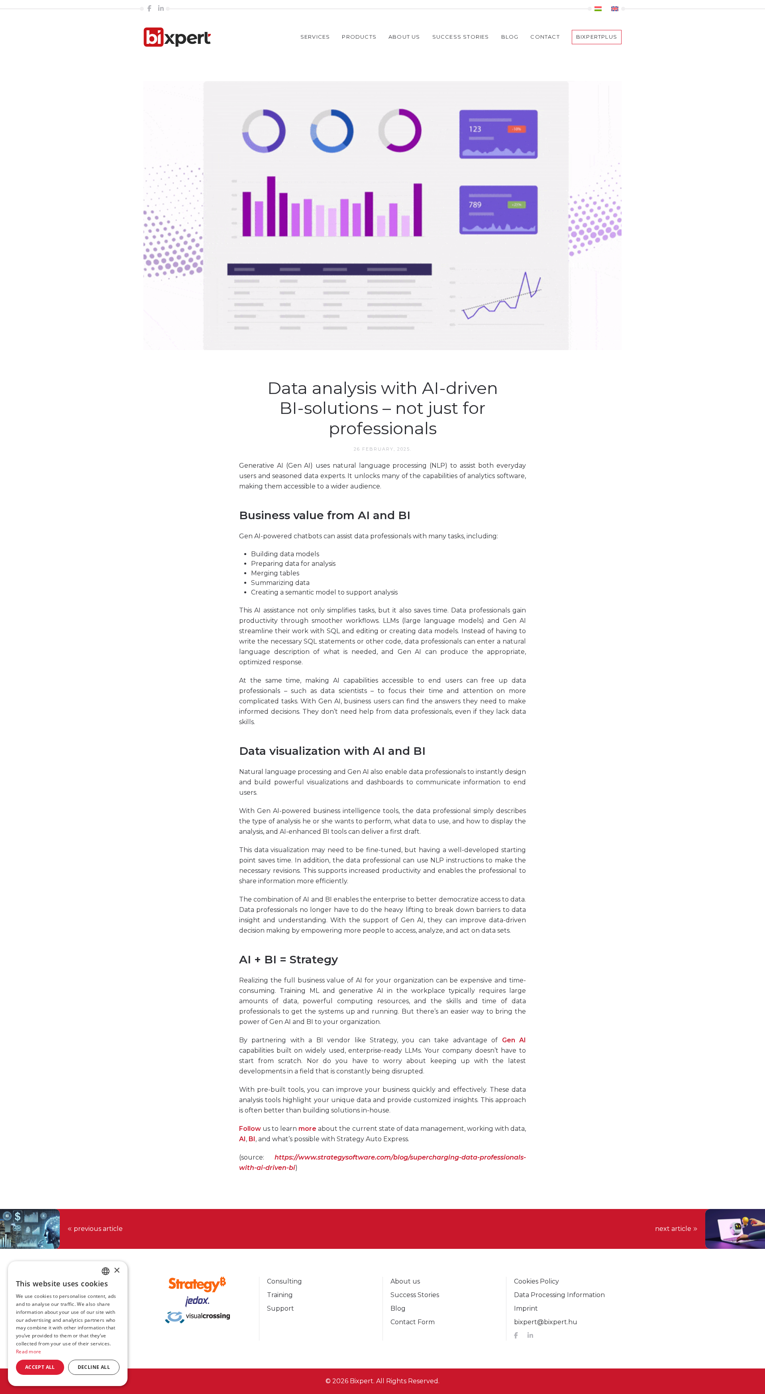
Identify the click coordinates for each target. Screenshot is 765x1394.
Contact (544, 36)
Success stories (460, 36)
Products (359, 36)
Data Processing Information (559, 1295)
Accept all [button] (40, 1367)
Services (315, 36)
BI (252, 1139)
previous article (98, 1229)
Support (280, 1308)
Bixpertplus (596, 36)
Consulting (284, 1281)
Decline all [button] (94, 1367)
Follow (250, 1128)
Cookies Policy (536, 1281)
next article (673, 1229)
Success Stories (414, 1295)
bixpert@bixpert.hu (545, 1322)
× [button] (117, 1271)
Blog (510, 36)
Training (280, 1295)
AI (242, 1139)
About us (404, 36)
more (307, 1128)
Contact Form (412, 1322)
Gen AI (514, 1040)
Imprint (526, 1308)
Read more (28, 1351)
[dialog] (68, 1323)
